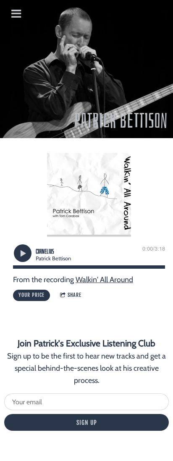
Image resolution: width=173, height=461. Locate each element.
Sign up (86, 422)
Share (74, 295)
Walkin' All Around (104, 279)
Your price (31, 295)
